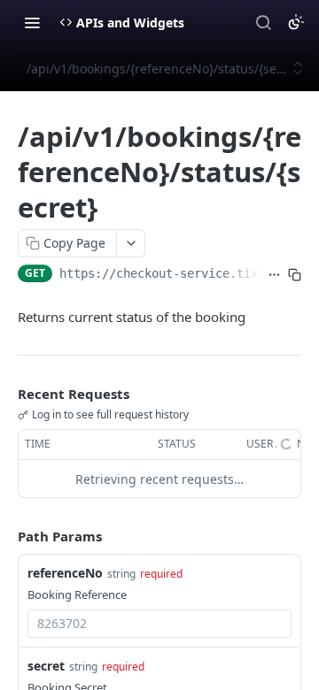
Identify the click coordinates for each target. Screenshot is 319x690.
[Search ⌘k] (263, 22)
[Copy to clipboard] (294, 275)
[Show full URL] (274, 275)
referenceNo (65, 572)
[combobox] (159, 624)
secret (46, 665)
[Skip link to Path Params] (5, 537)
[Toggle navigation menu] (32, 22)
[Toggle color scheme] (296, 22)
